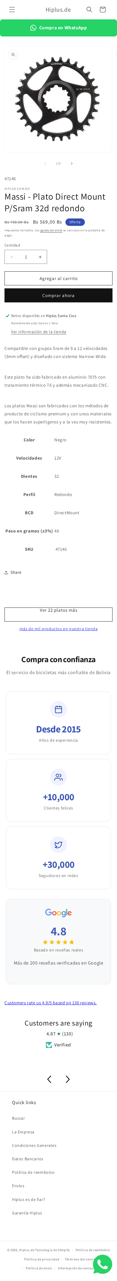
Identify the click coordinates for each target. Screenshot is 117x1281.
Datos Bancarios (28, 1158)
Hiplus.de (26, 1250)
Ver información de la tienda (38, 331)
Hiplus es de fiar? (28, 1199)
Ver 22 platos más (58, 610)
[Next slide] (68, 1079)
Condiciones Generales (34, 1145)
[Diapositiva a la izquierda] (45, 163)
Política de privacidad (41, 1259)
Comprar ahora (58, 295)
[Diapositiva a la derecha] (71, 163)
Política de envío (39, 1268)
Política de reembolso (33, 1172)
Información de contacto (77, 1268)
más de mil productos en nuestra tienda (59, 628)
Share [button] (16, 572)
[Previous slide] (49, 1079)
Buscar (18, 1118)
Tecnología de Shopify (52, 1250)
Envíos (18, 1185)
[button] (12, 9)
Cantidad (12, 245)
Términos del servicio (81, 1259)
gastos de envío (51, 230)
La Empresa (23, 1132)
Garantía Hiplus (27, 1213)
